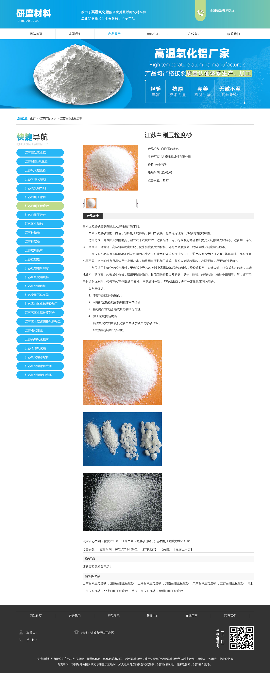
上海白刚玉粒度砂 (149, 583)
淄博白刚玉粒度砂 (122, 583)
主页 (33, 118)
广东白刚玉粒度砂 (204, 583)
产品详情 (93, 215)
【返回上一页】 (183, 549)
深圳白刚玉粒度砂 (171, 591)
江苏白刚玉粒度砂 (71, 118)
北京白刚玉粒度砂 (116, 591)
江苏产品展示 (48, 118)
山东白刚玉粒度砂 (94, 583)
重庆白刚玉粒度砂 (143, 591)
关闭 (166, 549)
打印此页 (149, 549)
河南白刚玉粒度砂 (177, 583)
